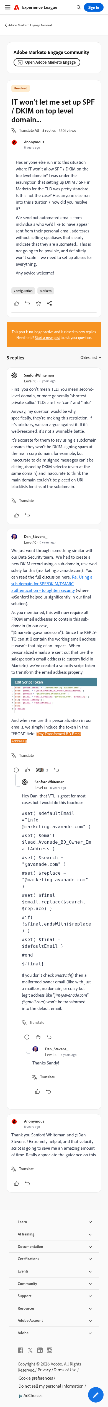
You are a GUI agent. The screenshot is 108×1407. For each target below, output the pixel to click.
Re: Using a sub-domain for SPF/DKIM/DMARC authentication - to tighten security (51, 583)
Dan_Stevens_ (35, 536)
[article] (54, 446)
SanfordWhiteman (39, 375)
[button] (29, 130)
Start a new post (47, 337)
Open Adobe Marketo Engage (50, 62)
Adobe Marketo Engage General (30, 25)
